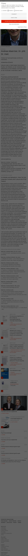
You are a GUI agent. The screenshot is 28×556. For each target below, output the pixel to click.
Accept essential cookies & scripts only (14, 21)
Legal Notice (20, 27)
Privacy (25, 27)
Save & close (14, 17)
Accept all (14, 14)
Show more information (14, 24)
